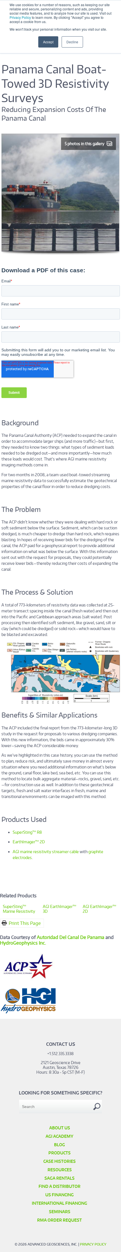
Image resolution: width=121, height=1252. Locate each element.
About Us (59, 1127)
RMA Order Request (59, 1220)
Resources (60, 1169)
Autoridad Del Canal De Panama (70, 937)
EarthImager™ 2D (29, 841)
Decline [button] (72, 41)
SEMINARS (59, 1211)
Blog (59, 1144)
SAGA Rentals (59, 1178)
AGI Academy (59, 1136)
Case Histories (59, 1161)
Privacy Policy (20, 17)
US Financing (59, 1194)
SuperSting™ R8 (27, 832)
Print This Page (25, 923)
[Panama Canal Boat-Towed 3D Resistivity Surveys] (60, 253)
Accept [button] (48, 41)
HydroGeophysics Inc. (23, 943)
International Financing (59, 1203)
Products (59, 1152)
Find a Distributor (59, 1186)
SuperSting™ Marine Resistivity (19, 909)
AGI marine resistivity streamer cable (46, 851)
